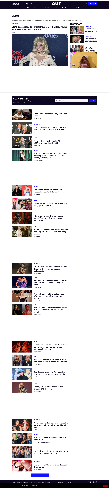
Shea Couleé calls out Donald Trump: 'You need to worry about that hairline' (51, 360)
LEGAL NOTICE (68, 482)
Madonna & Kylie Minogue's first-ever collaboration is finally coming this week (50, 282)
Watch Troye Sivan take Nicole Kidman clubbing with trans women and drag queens (51, 231)
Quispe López (38, 391)
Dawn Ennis (15, 32)
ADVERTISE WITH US (41, 482)
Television (37, 461)
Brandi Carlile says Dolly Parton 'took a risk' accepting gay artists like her (50, 128)
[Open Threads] (30, 4)
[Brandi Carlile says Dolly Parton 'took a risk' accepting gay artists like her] (22, 128)
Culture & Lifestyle (44, 7)
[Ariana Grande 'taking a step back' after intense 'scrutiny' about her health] (22, 295)
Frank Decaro (38, 118)
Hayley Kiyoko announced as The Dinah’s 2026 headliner (48, 388)
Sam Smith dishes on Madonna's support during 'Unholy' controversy (49, 191)
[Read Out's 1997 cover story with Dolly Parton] (22, 114)
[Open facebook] (24, 4)
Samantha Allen (38, 132)
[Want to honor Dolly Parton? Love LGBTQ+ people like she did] (22, 141)
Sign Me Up (93, 3)
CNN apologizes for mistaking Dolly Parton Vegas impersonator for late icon (39, 28)
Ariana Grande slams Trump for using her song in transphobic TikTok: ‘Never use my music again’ (50, 155)
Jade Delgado (38, 287)
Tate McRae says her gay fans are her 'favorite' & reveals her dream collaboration (50, 269)
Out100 (78, 7)
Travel (64, 7)
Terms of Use (34, 485)
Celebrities (15, 23)
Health (55, 7)
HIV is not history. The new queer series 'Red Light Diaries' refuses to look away (49, 218)
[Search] (86, 4)
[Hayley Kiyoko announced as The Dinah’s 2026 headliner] (22, 387)
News (70, 7)
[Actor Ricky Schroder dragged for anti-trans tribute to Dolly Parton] (77, 39)
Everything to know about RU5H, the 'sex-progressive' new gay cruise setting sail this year (50, 347)
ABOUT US (19, 482)
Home (13, 11)
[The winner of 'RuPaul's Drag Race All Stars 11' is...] (22, 465)
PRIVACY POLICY (51, 482)
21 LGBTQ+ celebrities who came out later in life (50, 438)
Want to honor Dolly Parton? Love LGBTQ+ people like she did (49, 142)
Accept (105, 485)
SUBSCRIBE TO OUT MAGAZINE (15, 4)
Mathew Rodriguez (39, 160)
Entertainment (31, 7)
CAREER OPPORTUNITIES (29, 482)
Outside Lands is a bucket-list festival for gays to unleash (50, 204)
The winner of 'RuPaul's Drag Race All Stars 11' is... (50, 466)
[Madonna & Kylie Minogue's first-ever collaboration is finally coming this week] (22, 282)
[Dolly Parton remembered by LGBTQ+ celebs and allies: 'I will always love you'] (77, 48)
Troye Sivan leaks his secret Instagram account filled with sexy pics (51, 452)
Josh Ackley (37, 145)
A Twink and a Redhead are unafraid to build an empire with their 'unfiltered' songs (51, 425)
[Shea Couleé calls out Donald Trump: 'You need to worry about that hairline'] (22, 360)
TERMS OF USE (60, 482)
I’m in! (92, 100)
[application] (83, 60)
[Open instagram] (32, 4)
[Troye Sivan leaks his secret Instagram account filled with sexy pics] (22, 452)
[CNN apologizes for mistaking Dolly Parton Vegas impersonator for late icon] (40, 50)
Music (35, 110)
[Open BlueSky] (27, 4)
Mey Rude (37, 442)
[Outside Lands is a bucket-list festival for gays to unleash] (22, 204)
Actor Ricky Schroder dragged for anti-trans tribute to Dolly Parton (91, 40)
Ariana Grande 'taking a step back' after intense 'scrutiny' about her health (49, 296)
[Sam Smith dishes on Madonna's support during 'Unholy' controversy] (22, 190)
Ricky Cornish (38, 208)
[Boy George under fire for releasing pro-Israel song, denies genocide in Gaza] (22, 374)
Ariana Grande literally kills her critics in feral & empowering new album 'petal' (50, 309)
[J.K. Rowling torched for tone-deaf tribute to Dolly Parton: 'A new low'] (77, 29)
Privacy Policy (25, 485)
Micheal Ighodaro (39, 222)
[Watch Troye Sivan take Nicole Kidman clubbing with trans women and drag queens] (22, 231)
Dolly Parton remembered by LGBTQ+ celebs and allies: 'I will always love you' (91, 50)
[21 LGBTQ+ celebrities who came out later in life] (22, 438)
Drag (35, 356)
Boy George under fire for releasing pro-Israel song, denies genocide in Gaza (49, 374)
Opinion (36, 137)
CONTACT (14, 482)
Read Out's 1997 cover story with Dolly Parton (50, 115)
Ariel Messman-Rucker (45, 442)
